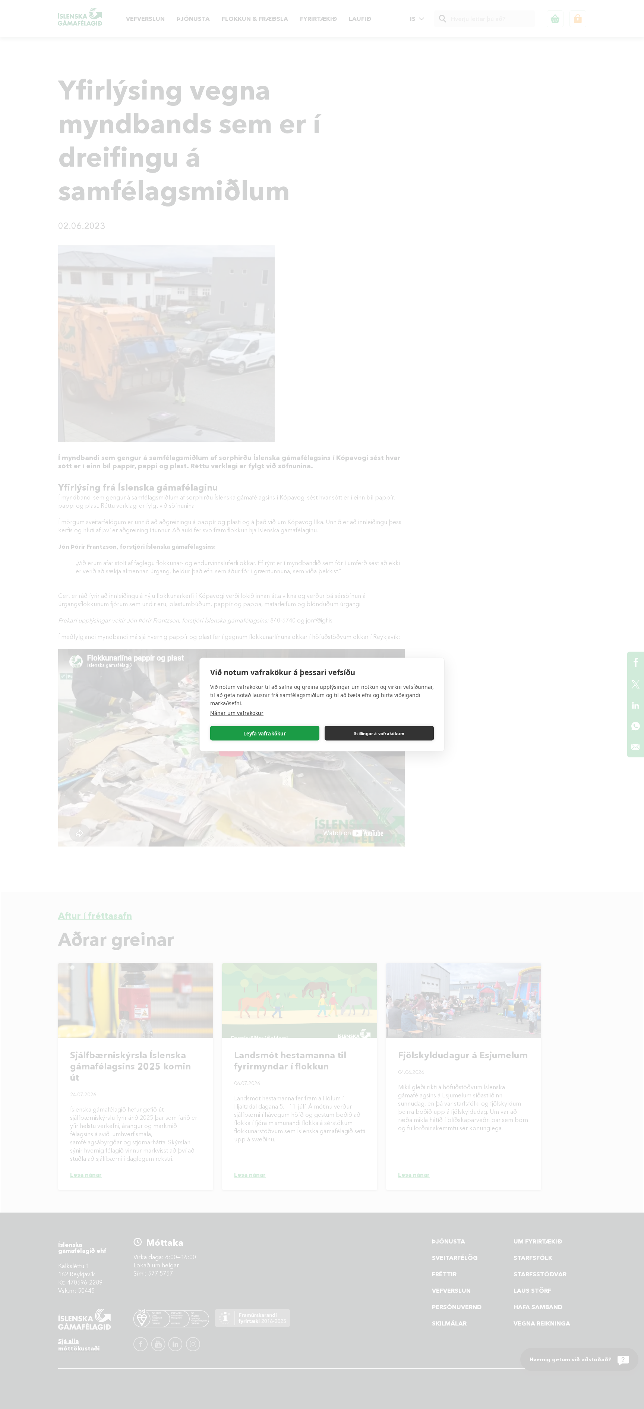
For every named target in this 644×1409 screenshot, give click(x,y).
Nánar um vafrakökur (236, 712)
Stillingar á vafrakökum (379, 733)
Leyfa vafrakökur (264, 733)
